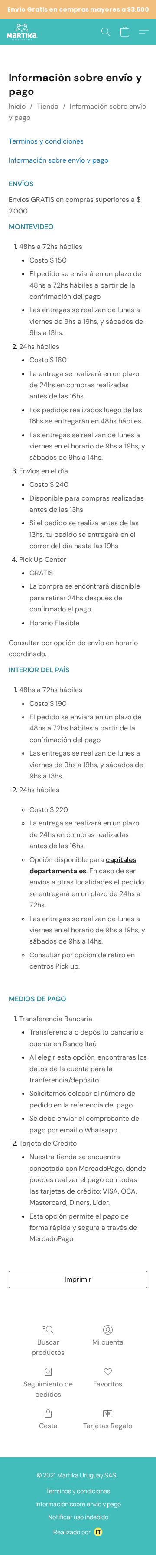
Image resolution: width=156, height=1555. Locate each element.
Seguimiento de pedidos (48, 1389)
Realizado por (72, 1532)
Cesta (48, 1425)
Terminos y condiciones (46, 141)
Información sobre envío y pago (78, 1504)
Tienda (47, 106)
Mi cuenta (108, 1342)
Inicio (17, 106)
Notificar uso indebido (78, 1517)
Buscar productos (48, 1347)
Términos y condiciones (78, 1491)
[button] (23, 32)
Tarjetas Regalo (107, 1425)
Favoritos (107, 1384)
